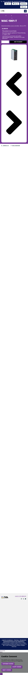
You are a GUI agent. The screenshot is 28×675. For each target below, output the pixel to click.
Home (3, 16)
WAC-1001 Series (6, 18)
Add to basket (18, 42)
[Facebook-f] (21, 598)
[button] (25, 11)
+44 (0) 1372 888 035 (20, 596)
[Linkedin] (25, 598)
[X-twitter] (23, 598)
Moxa (8, 16)
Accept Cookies (16, 667)
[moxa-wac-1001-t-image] (14, 64)
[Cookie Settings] (1, 674)
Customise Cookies (7, 664)
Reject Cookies (6, 670)
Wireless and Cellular (19, 16)
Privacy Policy (6, 667)
